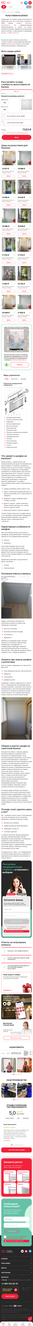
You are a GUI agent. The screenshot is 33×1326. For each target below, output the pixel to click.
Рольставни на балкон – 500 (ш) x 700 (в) (8, 172)
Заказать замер (21, 3)
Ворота (4, 1268)
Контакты (4, 1277)
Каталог (3, 7)
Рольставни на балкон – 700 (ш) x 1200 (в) (24, 287)
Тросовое (23, 379)
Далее (17, 137)
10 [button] (22, 1144)
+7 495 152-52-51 (9, 1283)
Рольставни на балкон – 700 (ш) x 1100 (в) (8, 287)
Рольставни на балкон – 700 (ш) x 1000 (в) (8, 258)
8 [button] (19, 1144)
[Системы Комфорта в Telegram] (30, 1251)
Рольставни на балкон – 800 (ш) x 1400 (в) (24, 316)
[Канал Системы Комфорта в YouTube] (26, 1251)
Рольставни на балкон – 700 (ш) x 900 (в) (8, 229)
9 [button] (21, 1144)
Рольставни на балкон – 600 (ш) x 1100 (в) (24, 229)
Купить (9, 176)
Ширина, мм (4, 99)
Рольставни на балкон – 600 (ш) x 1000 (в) (24, 200)
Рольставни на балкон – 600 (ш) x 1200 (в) (24, 258)
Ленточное (14, 379)
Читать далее (6, 1140)
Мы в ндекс (20, 1114)
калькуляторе (10, 44)
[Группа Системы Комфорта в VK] (22, 1251)
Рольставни (5, 1263)
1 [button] (12, 1074)
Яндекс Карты (10, 1118)
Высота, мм (4, 106)
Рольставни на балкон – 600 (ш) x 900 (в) (8, 200)
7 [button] (20, 1074)
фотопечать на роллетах (18, 360)
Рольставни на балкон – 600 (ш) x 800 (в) (24, 172)
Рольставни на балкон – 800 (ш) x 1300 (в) (8, 316)
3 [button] (15, 1074)
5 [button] (17, 1074)
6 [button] (19, 1074)
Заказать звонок (17, 1038)
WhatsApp (26, 1118)
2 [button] (13, 1074)
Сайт (18, 1118)
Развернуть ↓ (7, 74)
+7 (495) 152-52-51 (12, 33)
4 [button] (16, 1074)
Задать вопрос (10, 1296)
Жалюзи (4, 1258)
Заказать (19, 365)
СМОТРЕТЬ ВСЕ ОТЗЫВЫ (16, 1150)
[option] (20, 1053)
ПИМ (6, 379)
